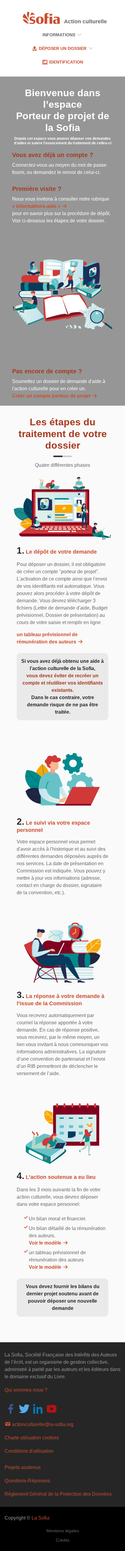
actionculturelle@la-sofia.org (42, 1424)
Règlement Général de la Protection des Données (58, 1494)
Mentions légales (62, 1530)
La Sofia (40, 1517)
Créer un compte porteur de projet (52, 395)
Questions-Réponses (27, 1480)
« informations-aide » (37, 206)
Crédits (62, 1540)
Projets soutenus (23, 1467)
